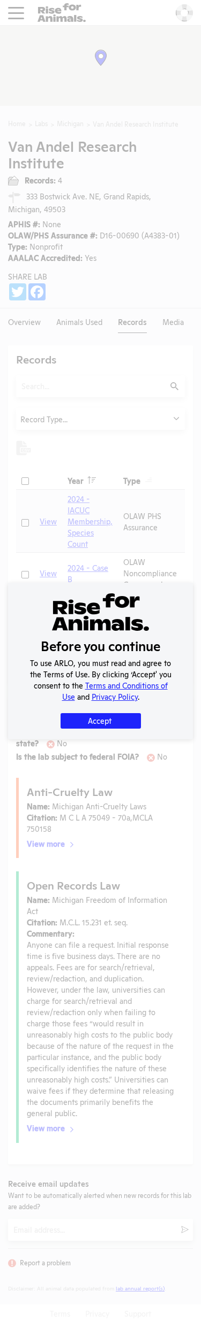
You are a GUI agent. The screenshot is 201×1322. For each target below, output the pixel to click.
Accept (99, 720)
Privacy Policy (115, 696)
